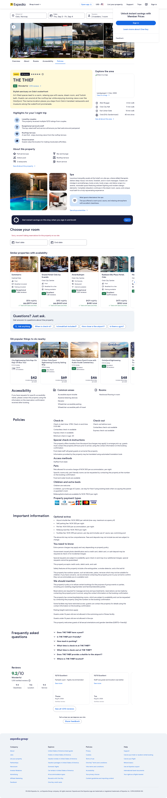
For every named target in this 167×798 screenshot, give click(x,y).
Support (130, 4)
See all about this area (103, 119)
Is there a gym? (117, 326)
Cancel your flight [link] (129, 759)
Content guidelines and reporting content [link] (100, 778)
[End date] (68, 242)
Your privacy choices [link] (92, 774)
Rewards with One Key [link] (55, 778)
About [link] (12, 751)
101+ (129, 54)
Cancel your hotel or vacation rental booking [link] (138, 755)
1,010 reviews (34, 86)
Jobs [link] (11, 755)
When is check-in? (43, 326)
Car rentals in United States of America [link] (60, 770)
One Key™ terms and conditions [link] (96, 763)
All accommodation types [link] (56, 774)
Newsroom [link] (13, 767)
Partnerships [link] (14, 763)
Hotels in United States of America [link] (59, 755)
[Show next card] (134, 282)
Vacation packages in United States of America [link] (63, 763)
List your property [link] (16, 759)
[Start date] (29, 242)
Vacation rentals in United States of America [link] (62, 759)
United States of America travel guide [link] (60, 751)
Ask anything (24, 326)
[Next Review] (130, 688)
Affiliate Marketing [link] (16, 778)
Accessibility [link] (90, 770)
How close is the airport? (93, 326)
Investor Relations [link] (16, 770)
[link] (136, 38)
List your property (115, 4)
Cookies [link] (88, 755)
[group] (73, 326)
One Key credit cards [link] (55, 782)
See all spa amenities (77, 210)
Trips (139, 4)
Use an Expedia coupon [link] (131, 767)
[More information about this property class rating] (42, 74)
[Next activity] (134, 363)
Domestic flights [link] (53, 767)
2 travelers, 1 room (100, 16)
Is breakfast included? (66, 326)
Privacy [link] (88, 751)
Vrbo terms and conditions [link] (95, 767)
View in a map (102, 95)
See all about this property (23, 166)
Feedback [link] (13, 782)
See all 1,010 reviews (64, 709)
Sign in (154, 4)
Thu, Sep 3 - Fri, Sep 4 (63, 16)
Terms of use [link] (90, 759)
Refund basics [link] (128, 763)
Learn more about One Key (135, 29)
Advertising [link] (14, 774)
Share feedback (72, 721)
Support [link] (126, 751)
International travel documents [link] (134, 770)
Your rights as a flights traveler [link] (133, 774)
